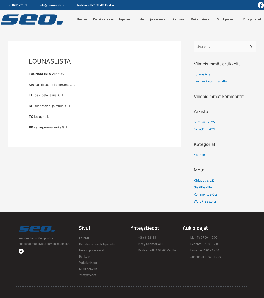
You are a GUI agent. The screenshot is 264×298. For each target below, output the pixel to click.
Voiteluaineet (201, 19)
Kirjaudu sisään (205, 181)
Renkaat (179, 19)
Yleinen (199, 155)
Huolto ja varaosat (153, 19)
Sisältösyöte (203, 187)
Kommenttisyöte (206, 194)
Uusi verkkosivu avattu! (211, 81)
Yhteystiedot (252, 19)
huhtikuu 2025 (204, 122)
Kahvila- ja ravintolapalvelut (113, 19)
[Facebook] (261, 5)
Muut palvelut (227, 19)
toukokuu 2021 (204, 129)
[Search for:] (225, 46)
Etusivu (81, 19)
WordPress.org (205, 201)
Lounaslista (202, 74)
